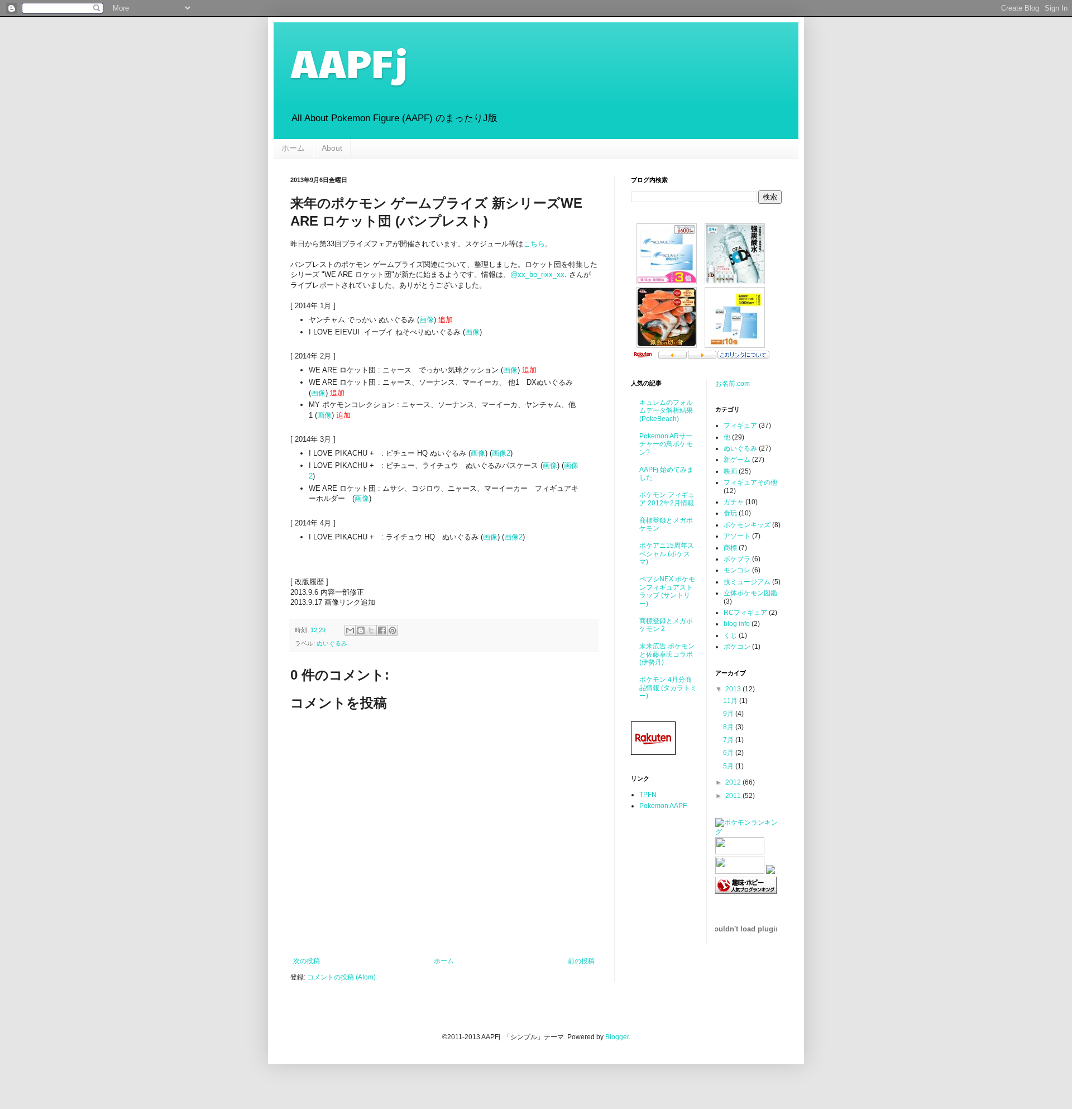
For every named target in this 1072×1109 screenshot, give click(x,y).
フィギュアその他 (750, 482)
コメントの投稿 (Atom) (341, 977)
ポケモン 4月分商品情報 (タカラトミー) (668, 688)
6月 (729, 753)
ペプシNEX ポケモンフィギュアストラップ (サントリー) (667, 591)
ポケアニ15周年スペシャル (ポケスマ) (666, 554)
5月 (729, 766)
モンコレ (737, 570)
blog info (737, 624)
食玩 (730, 513)
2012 (734, 782)
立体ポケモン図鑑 (750, 593)
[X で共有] (371, 630)
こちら (534, 244)
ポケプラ (737, 559)
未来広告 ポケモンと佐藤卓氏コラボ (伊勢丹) (667, 654)
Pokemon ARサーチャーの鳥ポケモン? (666, 444)
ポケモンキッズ (747, 525)
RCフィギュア (745, 612)
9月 (729, 714)
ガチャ (734, 502)
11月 (731, 701)
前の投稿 (581, 961)
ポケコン (737, 647)
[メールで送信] (350, 630)
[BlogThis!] (360, 630)
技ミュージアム (747, 582)
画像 (426, 320)
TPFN (648, 795)
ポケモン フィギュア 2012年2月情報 (667, 498)
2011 (734, 796)
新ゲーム (737, 459)
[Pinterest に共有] (392, 630)
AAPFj (349, 62)
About (332, 148)
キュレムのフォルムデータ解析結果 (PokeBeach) (666, 411)
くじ (730, 635)
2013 (734, 689)
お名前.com (732, 384)
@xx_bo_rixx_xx (537, 274)
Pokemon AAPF (663, 806)
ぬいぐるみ (332, 643)
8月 (729, 727)
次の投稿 (306, 961)
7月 (729, 740)
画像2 (501, 453)
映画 (730, 471)
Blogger (617, 1037)
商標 (730, 548)
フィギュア (740, 425)
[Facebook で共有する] (381, 630)
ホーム (293, 148)
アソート (737, 536)
